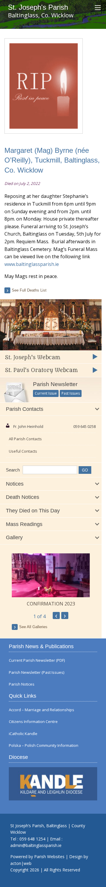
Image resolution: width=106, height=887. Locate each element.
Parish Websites (49, 856)
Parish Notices (21, 684)
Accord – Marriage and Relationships (41, 710)
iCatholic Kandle (23, 734)
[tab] (51, 409)
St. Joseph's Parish (38, 7)
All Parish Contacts (25, 438)
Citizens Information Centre (33, 722)
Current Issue (46, 393)
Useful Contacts (23, 451)
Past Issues (71, 393)
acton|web (21, 863)
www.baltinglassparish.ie (31, 264)
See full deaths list (29, 290)
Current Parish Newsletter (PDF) (37, 660)
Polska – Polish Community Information (43, 745)
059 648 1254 (32, 839)
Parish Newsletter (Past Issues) (36, 672)
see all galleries (33, 627)
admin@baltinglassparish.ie (36, 845)
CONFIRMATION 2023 (51, 603)
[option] (51, 580)
